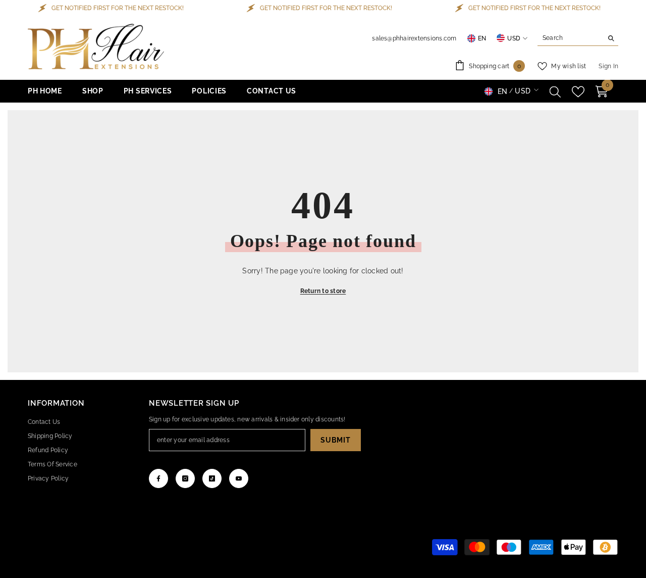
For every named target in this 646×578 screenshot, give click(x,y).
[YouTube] (238, 478)
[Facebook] (158, 478)
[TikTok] (212, 478)
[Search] (577, 38)
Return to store (323, 291)
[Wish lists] (578, 91)
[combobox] (570, 37)
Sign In (608, 66)
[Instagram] (185, 478)
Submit (335, 440)
